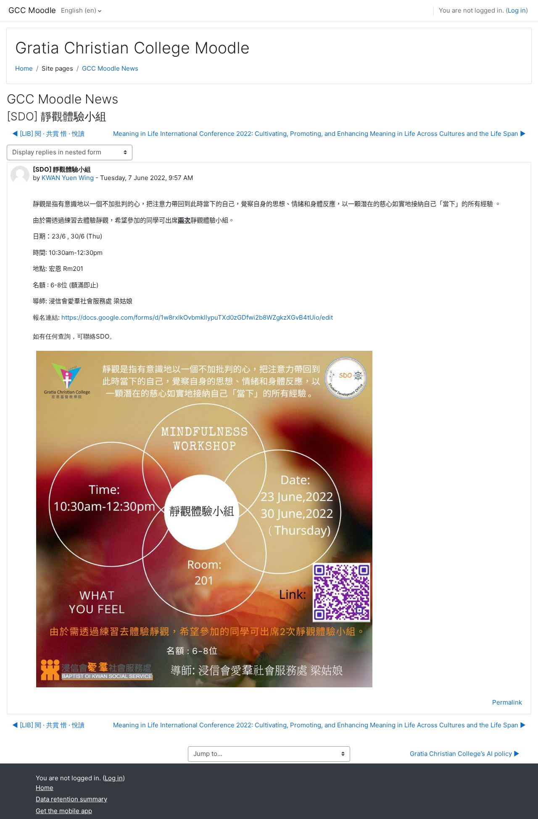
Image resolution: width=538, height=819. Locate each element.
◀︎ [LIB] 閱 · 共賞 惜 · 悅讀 (48, 134)
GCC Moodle (32, 10)
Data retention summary (71, 799)
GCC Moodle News (110, 68)
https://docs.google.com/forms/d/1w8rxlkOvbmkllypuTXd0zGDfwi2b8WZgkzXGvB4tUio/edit (197, 317)
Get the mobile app (64, 811)
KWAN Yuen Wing (68, 178)
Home (24, 68)
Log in (517, 10)
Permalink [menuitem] (507, 702)
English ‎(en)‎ (78, 10)
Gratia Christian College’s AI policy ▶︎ (465, 754)
